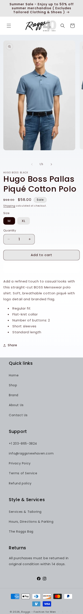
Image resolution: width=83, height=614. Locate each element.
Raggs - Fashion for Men (38, 612)
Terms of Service (23, 473)
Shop (13, 385)
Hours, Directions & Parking (31, 521)
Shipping (9, 205)
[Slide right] (51, 164)
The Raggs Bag (21, 531)
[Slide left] (32, 164)
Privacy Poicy (20, 463)
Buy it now (41, 267)
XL (23, 221)
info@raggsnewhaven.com (31, 453)
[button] (9, 26)
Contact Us (18, 415)
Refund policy (20, 483)
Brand (13, 395)
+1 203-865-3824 (23, 443)
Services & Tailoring (25, 512)
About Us (16, 405)
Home (14, 375)
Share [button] (12, 345)
